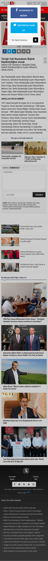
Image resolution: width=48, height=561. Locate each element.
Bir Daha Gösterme (19, 40)
